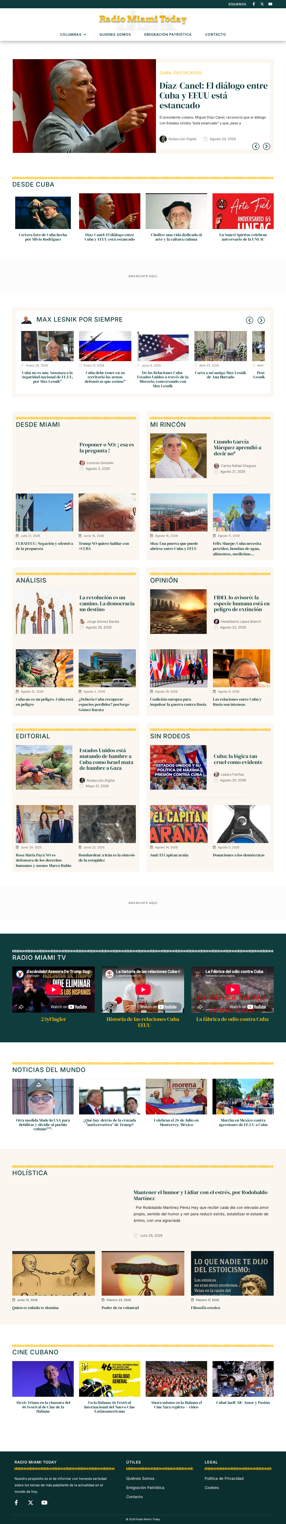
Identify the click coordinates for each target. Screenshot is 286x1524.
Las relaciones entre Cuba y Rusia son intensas (237, 701)
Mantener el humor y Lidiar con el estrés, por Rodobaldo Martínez (200, 1195)
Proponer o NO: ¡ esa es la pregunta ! (107, 447)
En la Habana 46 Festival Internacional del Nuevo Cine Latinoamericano (109, 1406)
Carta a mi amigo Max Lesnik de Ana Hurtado (220, 375)
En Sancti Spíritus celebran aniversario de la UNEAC (243, 237)
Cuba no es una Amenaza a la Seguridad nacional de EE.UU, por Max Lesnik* (47, 377)
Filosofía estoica (205, 1307)
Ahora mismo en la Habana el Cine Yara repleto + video (176, 1404)
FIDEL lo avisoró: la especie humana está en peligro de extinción (213, 95)
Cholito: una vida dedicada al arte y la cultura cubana (176, 237)
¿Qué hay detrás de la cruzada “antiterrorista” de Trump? (109, 1122)
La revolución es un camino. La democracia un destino (107, 603)
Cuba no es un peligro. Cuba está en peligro (44, 701)
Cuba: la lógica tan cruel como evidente (238, 759)
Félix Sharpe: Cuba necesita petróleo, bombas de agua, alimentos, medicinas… (237, 549)
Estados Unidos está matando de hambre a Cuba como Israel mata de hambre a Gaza (106, 759)
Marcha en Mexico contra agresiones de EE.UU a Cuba (243, 1122)
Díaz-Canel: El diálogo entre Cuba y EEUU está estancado (110, 237)
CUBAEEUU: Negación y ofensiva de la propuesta (44, 546)
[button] (255, 146)
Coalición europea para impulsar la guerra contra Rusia (178, 701)
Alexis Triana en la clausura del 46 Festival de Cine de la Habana (43, 1406)
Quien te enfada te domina (35, 1307)
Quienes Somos (115, 35)
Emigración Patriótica (168, 35)
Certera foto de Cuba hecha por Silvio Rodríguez (43, 237)
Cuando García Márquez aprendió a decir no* (237, 447)
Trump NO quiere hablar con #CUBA (104, 546)
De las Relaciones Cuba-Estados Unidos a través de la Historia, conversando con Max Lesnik (162, 379)
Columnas (71, 35)
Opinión (199, 73)
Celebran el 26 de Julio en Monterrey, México (176, 1122)
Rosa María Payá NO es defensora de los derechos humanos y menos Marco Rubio (43, 860)
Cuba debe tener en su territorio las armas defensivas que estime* (105, 377)
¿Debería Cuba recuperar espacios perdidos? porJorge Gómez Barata (104, 704)
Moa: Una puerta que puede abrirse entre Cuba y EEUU (174, 546)
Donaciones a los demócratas (239, 855)
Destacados (173, 73)
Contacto (215, 35)
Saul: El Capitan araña (169, 855)
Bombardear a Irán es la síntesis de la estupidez (107, 857)
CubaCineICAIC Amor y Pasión (243, 1402)
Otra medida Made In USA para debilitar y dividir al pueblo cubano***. (43, 1124)
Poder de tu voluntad (120, 1307)
